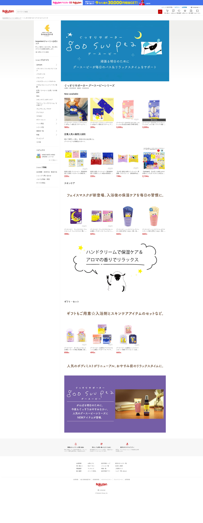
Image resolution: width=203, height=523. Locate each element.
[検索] (160, 12)
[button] (195, 7)
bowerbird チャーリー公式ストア (12, 18)
